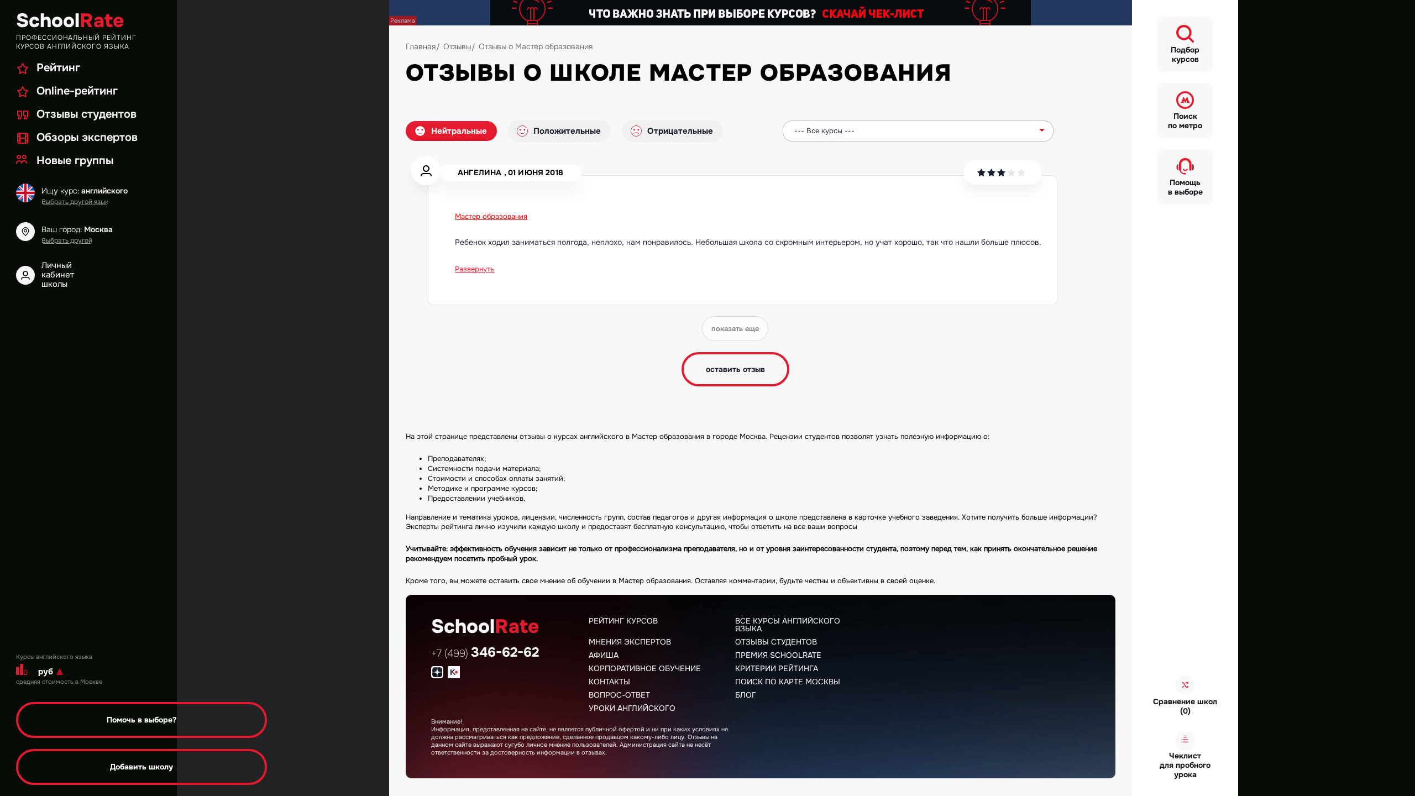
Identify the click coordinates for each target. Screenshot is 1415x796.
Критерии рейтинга (776, 668)
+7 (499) (485, 653)
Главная (421, 46)
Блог (745, 695)
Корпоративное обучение (645, 668)
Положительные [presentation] (567, 131)
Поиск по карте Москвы (787, 681)
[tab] (451, 131)
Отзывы (457, 46)
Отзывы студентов (776, 642)
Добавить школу (141, 767)
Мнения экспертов (630, 642)
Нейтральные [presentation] (459, 131)
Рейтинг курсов (623, 621)
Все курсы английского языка (787, 624)
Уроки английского (632, 708)
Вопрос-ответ (619, 695)
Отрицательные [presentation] (680, 131)
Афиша (604, 655)
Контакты (609, 681)
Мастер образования (491, 216)
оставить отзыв (735, 369)
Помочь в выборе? (141, 720)
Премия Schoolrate (778, 655)
